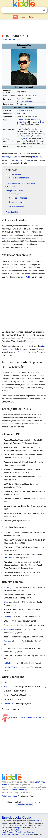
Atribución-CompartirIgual (19, 789)
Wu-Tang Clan (9, 587)
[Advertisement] (24, 26)
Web (15, 17)
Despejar (39, 10)
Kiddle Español (7, 832)
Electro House (22, 122)
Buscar (44, 10)
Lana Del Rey (9, 667)
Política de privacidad (10, 834)
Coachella (22, 352)
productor (35, 156)
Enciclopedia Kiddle (16, 817)
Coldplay (7, 616)
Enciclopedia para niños (11, 39)
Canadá (30, 101)
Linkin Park (8, 663)
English (31, 17)
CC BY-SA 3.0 (39, 820)
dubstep (5, 238)
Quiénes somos (30, 832)
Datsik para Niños (9, 796)
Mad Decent (9, 557)
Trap (41, 122)
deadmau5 (8, 686)
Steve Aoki (25, 276)
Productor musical (23, 110)
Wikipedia (18, 827)
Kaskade (7, 641)
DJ (32, 110)
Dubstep (20, 119)
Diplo (25, 138)
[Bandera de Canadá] (18, 101)
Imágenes (23, 17)
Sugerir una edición (24, 804)
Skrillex (19, 138)
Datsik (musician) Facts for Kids (31, 717)
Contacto (24, 834)
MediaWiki (15, 830)
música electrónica (22, 160)
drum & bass (35, 119)
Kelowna (23, 101)
